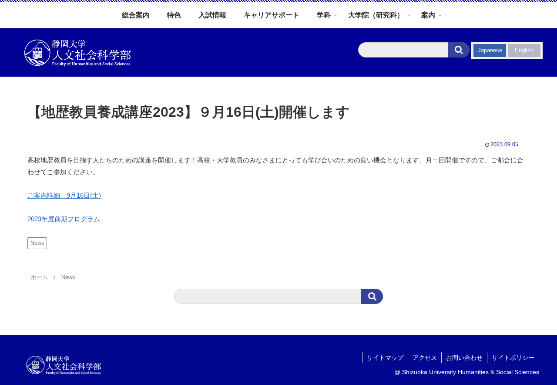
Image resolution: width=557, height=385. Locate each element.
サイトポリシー (513, 357)
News (37, 243)
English (524, 50)
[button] (459, 49)
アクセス (425, 357)
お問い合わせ (464, 357)
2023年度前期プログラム (63, 219)
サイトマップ (385, 357)
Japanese (490, 50)
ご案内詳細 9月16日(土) (64, 195)
